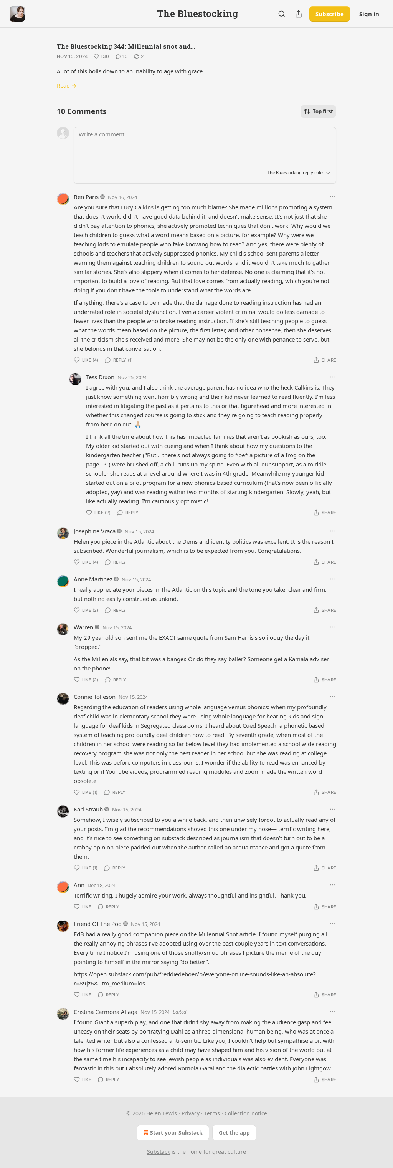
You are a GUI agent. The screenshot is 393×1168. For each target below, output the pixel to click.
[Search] (281, 14)
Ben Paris (86, 197)
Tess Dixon (100, 377)
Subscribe (329, 14)
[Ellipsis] (332, 197)
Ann (79, 885)
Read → (67, 85)
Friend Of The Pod (98, 923)
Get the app (234, 1132)
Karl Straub (88, 809)
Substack (158, 1151)
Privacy (191, 1113)
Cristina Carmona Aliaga (105, 1011)
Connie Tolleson (95, 696)
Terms (212, 1113)
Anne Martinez (93, 579)
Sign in (369, 14)
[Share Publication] (298, 14)
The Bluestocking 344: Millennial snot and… (126, 46)
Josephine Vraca (95, 531)
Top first (323, 111)
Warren (83, 627)
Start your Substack (176, 1132)
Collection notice (246, 1113)
